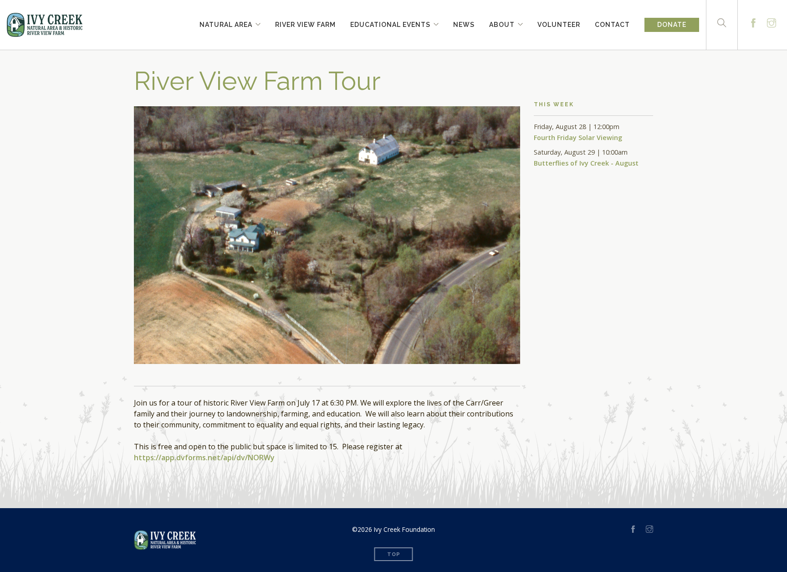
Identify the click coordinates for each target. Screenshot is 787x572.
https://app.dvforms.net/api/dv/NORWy (204, 457)
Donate (671, 24)
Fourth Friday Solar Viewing (578, 137)
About (502, 23)
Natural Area (225, 23)
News (464, 23)
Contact (612, 23)
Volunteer (558, 23)
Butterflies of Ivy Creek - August (586, 163)
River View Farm (305, 23)
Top (393, 554)
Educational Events (390, 23)
